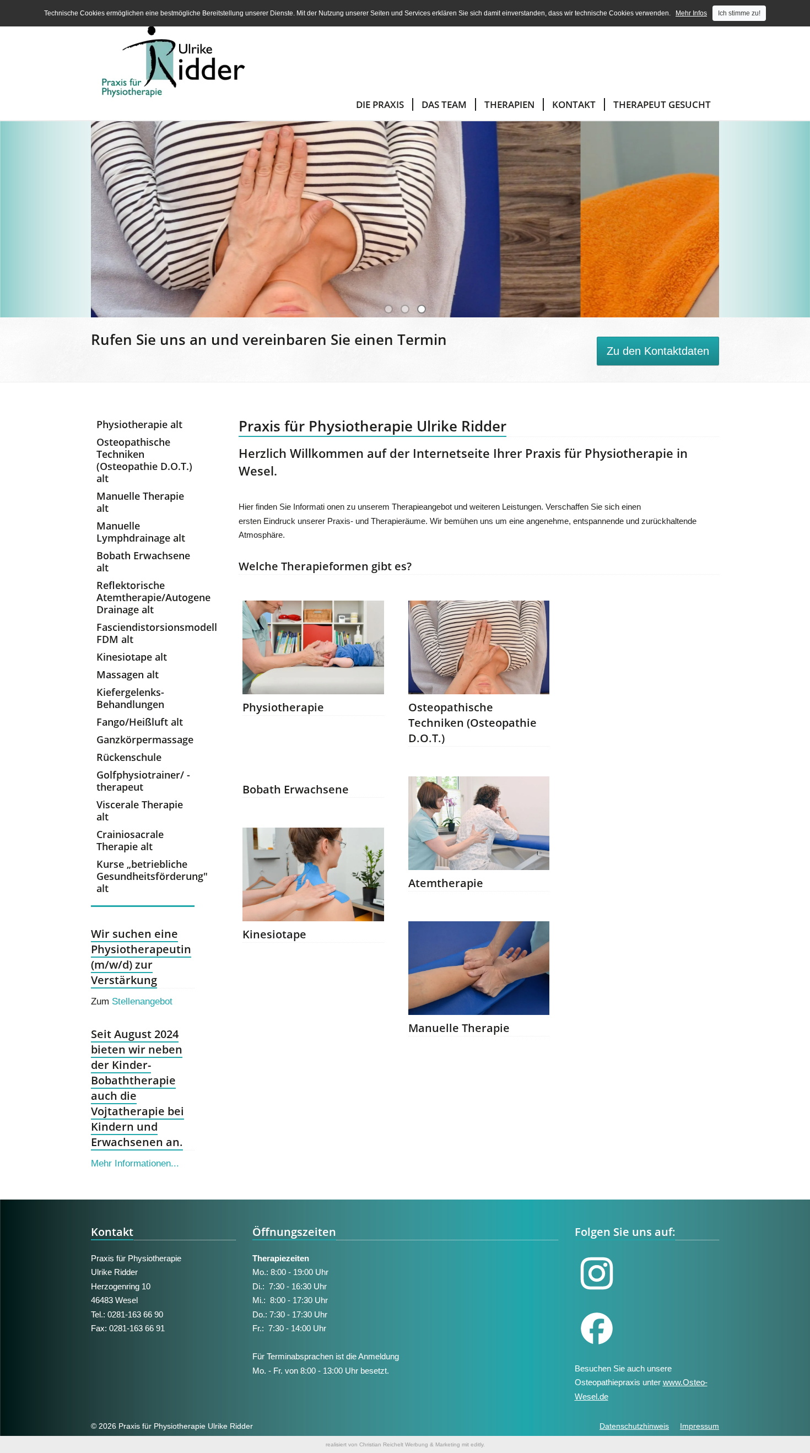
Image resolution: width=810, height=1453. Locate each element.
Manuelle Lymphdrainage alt (140, 532)
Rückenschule (128, 757)
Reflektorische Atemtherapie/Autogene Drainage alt (145, 597)
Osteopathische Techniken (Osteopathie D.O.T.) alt (144, 460)
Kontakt (574, 104)
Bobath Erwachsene (295, 789)
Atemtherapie (445, 883)
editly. (478, 1444)
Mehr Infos (691, 13)
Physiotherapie (283, 707)
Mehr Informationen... (135, 1163)
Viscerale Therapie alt (139, 810)
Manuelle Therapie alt (140, 502)
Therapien (509, 104)
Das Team (444, 104)
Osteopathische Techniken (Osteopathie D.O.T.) (472, 723)
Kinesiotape (274, 934)
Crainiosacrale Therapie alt (130, 840)
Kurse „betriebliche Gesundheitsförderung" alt (145, 876)
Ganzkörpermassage (144, 739)
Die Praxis (380, 104)
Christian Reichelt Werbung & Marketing (409, 1444)
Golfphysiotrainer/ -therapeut (143, 781)
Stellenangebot (142, 1001)
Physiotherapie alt (139, 424)
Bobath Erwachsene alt (143, 561)
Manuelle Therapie (459, 1027)
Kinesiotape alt (131, 657)
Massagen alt (127, 674)
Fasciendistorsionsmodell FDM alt (145, 633)
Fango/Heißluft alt (139, 722)
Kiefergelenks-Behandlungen (130, 698)
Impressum (699, 1426)
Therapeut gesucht (662, 104)
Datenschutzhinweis (634, 1426)
